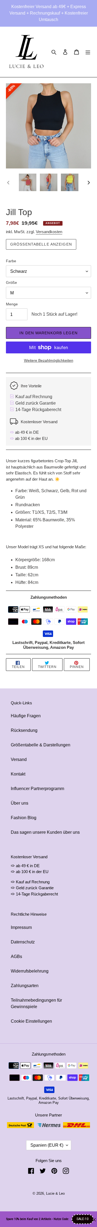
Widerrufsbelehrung (29, 971)
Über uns (19, 803)
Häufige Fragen (26, 716)
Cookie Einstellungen (31, 1021)
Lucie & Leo (55, 1193)
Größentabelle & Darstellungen (40, 745)
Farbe (11, 261)
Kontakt (18, 774)
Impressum (21, 927)
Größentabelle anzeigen (41, 244)
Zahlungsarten (25, 985)
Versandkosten (49, 231)
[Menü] (87, 52)
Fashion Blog (23, 817)
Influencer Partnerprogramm (37, 788)
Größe (11, 282)
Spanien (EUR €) (46, 1145)
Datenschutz (23, 942)
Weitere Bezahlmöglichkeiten (48, 360)
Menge (12, 304)
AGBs (16, 956)
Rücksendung (24, 730)
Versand (19, 759)
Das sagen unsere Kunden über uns (45, 832)
